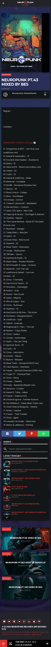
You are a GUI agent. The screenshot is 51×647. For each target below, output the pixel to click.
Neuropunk (6, 74)
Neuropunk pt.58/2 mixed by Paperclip (28, 470)
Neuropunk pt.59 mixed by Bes (24, 461)
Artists (6, 634)
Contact (26, 634)
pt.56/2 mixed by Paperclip (23, 495)
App (47, 632)
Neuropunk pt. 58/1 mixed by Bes (25, 478)
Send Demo (36, 634)
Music (11, 632)
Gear (42, 632)
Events (28, 632)
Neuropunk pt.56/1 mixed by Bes (25, 504)
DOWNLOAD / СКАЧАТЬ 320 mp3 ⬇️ (19, 142)
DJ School (16, 634)
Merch (35, 632)
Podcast (19, 632)
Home (4, 632)
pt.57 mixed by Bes (19, 487)
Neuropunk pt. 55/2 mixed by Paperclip (28, 512)
